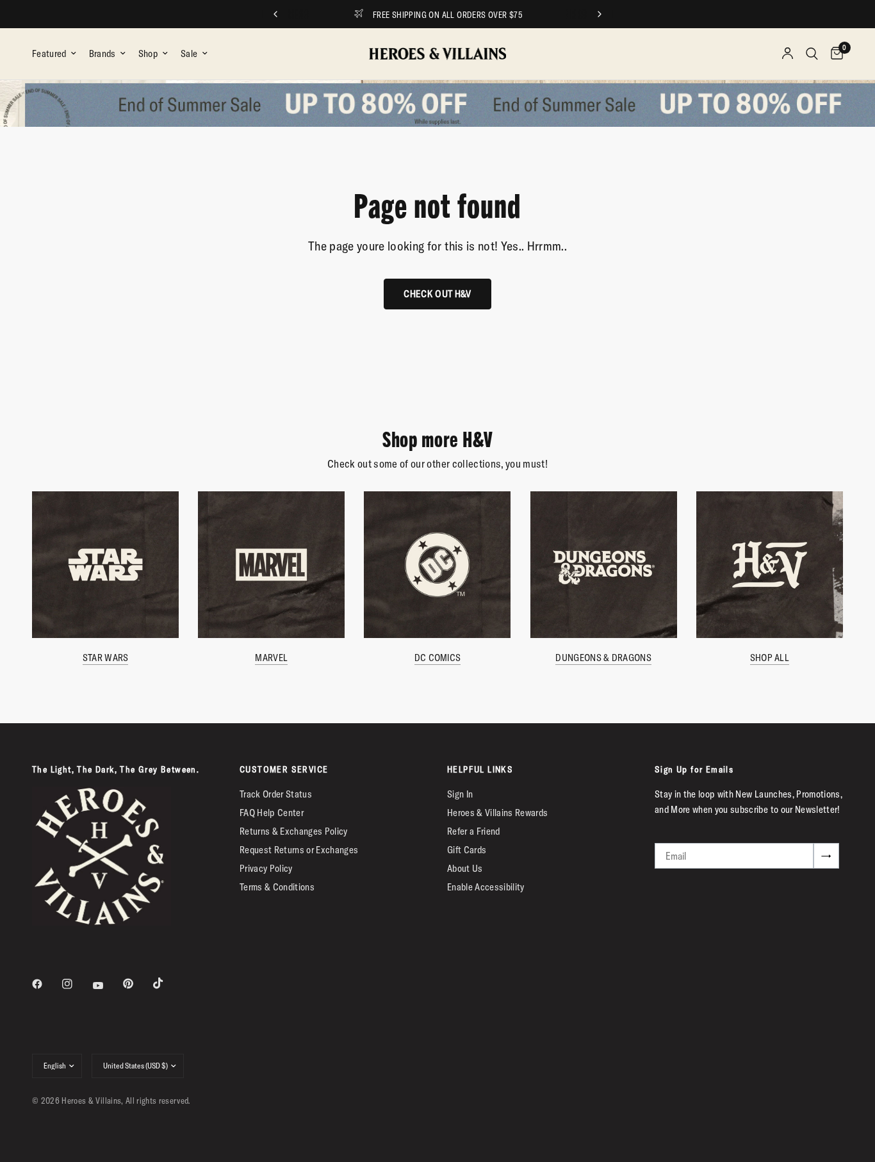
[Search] (811, 53)
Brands (102, 53)
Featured (49, 53)
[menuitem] (57, 54)
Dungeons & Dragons (603, 657)
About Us (465, 868)
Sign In (460, 794)
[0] (833, 53)
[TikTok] (167, 983)
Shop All (769, 657)
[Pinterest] (137, 983)
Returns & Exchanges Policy (294, 831)
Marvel (271, 657)
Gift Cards (466, 850)
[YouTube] (107, 985)
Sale (189, 53)
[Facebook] (46, 984)
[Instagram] (76, 984)
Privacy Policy (266, 868)
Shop (148, 53)
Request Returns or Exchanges (299, 850)
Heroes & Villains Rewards (497, 812)
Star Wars (106, 657)
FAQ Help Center (272, 812)
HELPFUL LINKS (480, 769)
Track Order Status (276, 794)
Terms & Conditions (277, 887)
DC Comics (437, 657)
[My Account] (787, 53)
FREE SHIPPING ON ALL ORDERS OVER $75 (448, 15)
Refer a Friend (473, 831)
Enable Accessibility (486, 887)
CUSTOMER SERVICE (284, 769)
